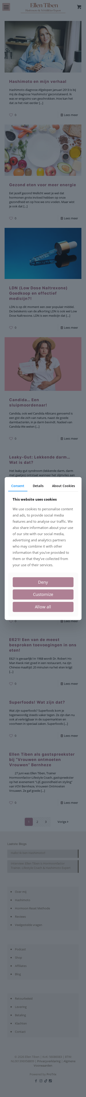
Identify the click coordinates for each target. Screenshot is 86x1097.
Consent (17, 486)
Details (38, 486)
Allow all (43, 606)
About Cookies (63, 486)
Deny (43, 582)
